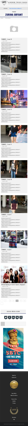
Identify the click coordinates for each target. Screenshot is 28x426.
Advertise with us (14, 395)
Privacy (14, 403)
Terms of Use (14, 399)
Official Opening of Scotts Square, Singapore (13, 284)
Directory (14, 417)
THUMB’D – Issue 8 (6, 249)
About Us (14, 375)
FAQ (14, 419)
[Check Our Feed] (17, 319)
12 (24, 300)
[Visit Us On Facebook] (9, 319)
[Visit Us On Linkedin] (13, 319)
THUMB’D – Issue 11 (6, 144)
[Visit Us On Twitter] (6, 319)
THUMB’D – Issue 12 (6, 109)
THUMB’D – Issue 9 (6, 214)
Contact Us (14, 377)
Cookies (14, 401)
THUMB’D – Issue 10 (6, 179)
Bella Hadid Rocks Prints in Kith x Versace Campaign (18, 8)
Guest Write (14, 393)
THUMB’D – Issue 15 (6, 39)
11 (20, 300)
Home (2, 18)
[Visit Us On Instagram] (21, 319)
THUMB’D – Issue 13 (6, 74)
